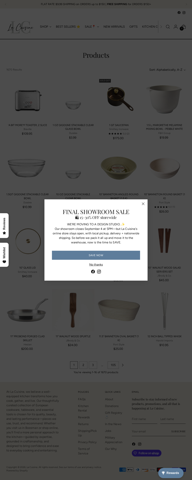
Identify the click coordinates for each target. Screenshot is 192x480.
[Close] (143, 204)
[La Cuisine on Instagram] (99, 272)
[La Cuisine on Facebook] (93, 272)
